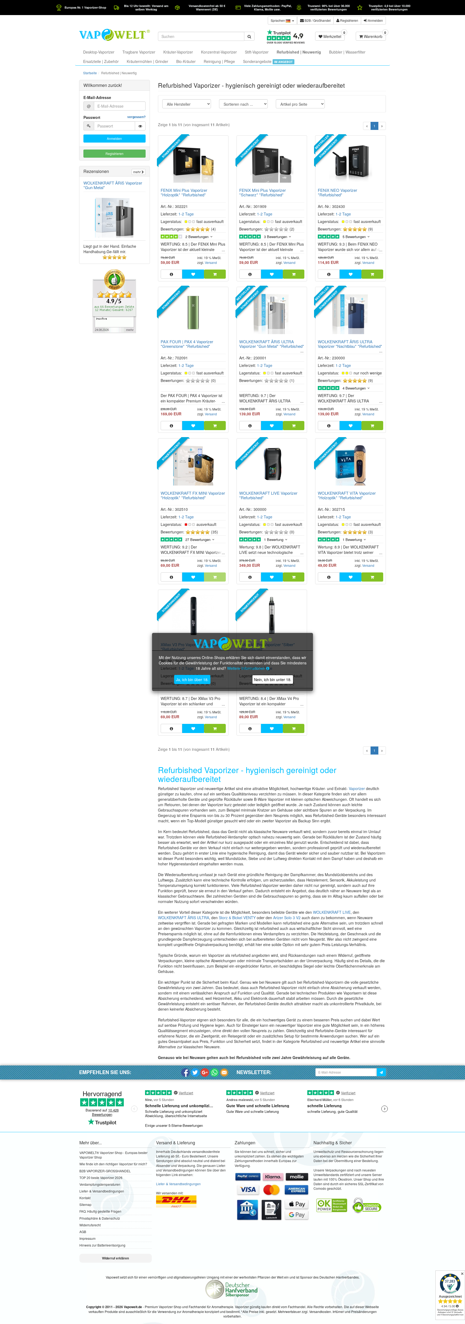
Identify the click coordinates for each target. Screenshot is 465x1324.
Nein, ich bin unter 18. (272, 679)
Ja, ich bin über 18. (192, 679)
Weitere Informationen (246, 668)
